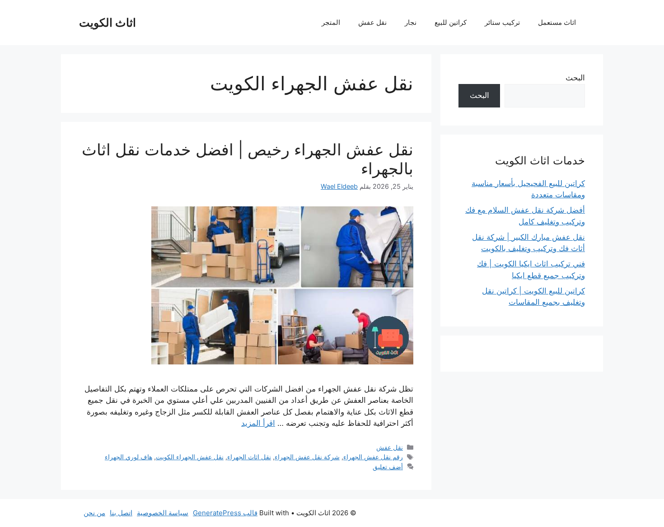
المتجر (331, 22)
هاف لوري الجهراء (128, 457)
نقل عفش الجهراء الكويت (190, 457)
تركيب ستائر (502, 22)
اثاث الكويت (107, 22)
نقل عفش (372, 22)
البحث (575, 77)
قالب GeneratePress (225, 512)
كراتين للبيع (451, 22)
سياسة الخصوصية (162, 512)
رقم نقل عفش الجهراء (373, 457)
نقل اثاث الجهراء (249, 457)
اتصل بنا (121, 512)
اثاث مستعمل (557, 22)
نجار (410, 22)
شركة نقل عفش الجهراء (307, 457)
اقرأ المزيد (258, 423)
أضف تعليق (388, 467)
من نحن (94, 512)
